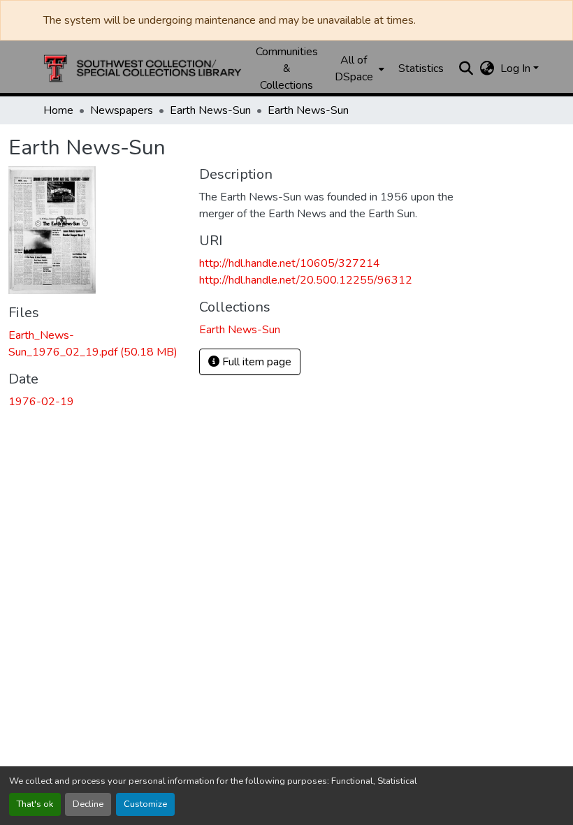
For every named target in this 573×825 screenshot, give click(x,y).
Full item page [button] (255, 362)
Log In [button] (516, 68)
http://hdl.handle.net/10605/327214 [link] (289, 263)
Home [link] (58, 110)
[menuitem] (358, 68)
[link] (95, 343)
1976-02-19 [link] (41, 401)
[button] (142, 68)
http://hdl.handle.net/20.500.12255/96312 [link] (305, 280)
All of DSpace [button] (354, 68)
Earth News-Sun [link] (210, 110)
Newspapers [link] (121, 110)
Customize (145, 804)
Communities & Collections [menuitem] (287, 68)
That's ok (35, 804)
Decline (88, 804)
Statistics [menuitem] (421, 68)
